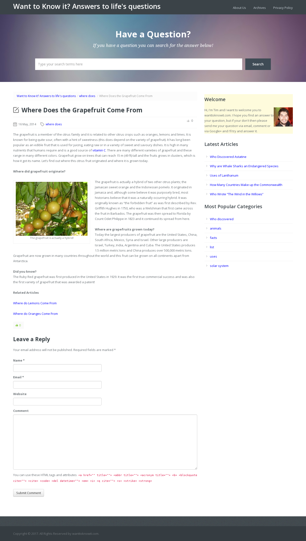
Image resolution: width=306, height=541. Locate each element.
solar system (219, 266)
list (212, 247)
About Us (239, 8)
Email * (18, 377)
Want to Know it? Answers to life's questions (87, 6)
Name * (19, 360)
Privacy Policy (283, 8)
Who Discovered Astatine (228, 157)
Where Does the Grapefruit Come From (82, 110)
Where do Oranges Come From (35, 313)
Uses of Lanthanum (224, 175)
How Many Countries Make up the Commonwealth (246, 185)
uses (213, 256)
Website (20, 394)
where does (87, 96)
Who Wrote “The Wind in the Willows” (236, 194)
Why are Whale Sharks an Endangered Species (244, 166)
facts (213, 238)
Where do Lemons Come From (35, 303)
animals (215, 228)
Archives (259, 8)
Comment (21, 411)
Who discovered (222, 219)
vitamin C (99, 150)
